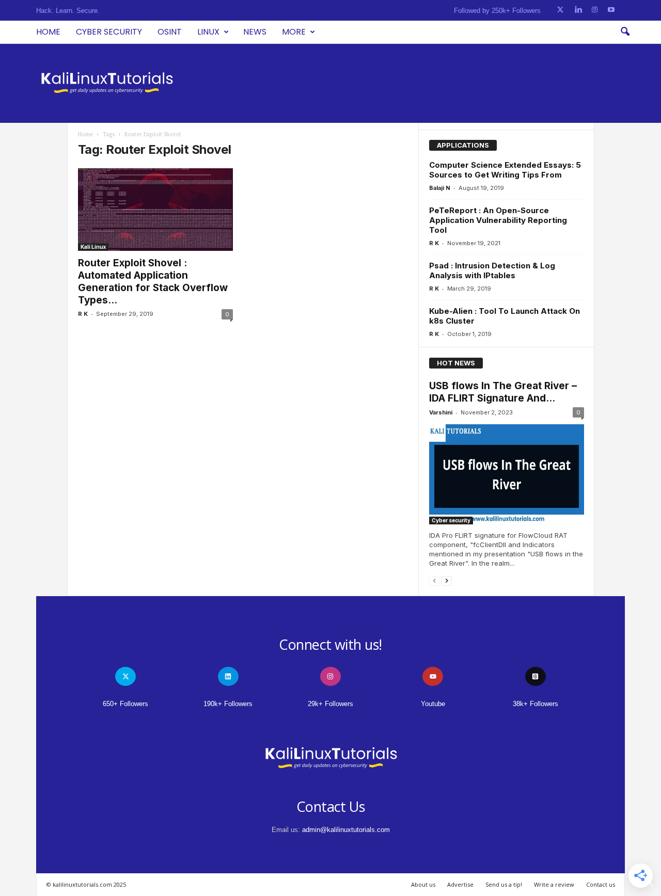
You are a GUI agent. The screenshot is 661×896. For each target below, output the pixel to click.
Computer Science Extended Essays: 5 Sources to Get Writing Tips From (505, 170)
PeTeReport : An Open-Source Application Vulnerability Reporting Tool (498, 220)
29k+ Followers (330, 704)
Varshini (440, 412)
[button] (624, 32)
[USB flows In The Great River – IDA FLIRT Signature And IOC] (506, 474)
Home (48, 32)
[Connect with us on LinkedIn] (578, 10)
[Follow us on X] (560, 10)
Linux (208, 32)
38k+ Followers (535, 704)
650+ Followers (125, 704)
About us (423, 884)
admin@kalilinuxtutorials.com (346, 830)
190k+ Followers (228, 704)
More (294, 32)
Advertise (460, 884)
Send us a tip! (503, 884)
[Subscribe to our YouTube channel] (611, 10)
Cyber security (109, 32)
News (254, 32)
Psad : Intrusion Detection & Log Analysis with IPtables (492, 270)
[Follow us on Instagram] (594, 10)
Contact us (600, 884)
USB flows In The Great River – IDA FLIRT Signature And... (503, 392)
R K (83, 313)
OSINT (170, 32)
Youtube (433, 704)
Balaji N (439, 187)
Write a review (554, 884)
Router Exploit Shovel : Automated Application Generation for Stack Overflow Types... (153, 281)
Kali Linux (93, 247)
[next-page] (447, 580)
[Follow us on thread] (535, 676)
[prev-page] (434, 580)
